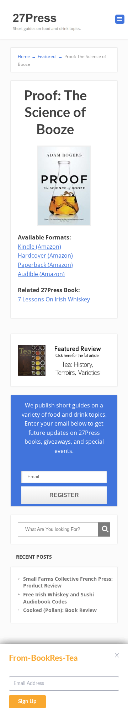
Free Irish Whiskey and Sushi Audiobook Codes (58, 598)
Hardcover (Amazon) (45, 255)
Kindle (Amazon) (39, 247)
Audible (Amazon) (41, 274)
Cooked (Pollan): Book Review (60, 610)
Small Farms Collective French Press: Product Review (68, 582)
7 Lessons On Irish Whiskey (54, 299)
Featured (50, 56)
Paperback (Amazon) (45, 265)
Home (27, 56)
